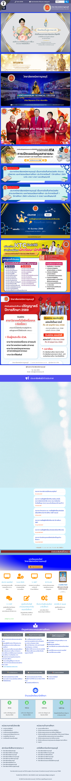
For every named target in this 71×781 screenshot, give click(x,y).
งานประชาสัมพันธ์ (7, 728)
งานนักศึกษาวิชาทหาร (9, 736)
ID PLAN (48, 582)
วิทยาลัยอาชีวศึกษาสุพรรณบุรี (11, 766)
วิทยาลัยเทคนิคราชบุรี (9, 761)
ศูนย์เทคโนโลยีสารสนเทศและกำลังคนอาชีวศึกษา (26, 607)
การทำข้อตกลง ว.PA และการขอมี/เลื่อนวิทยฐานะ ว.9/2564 (34, 646)
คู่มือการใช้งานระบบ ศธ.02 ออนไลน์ (35, 649)
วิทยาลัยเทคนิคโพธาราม (9, 762)
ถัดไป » (61, 548)
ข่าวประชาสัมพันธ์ (52, 677)
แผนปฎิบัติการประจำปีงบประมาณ (12, 643)
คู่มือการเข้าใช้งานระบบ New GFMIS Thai (35, 680)
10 (57, 548)
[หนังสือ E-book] (60, 598)
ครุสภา (40, 742)
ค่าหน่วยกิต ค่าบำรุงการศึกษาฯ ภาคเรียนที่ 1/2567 (57, 641)
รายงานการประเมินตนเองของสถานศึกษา (12, 640)
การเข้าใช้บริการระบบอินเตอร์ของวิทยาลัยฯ (58, 647)
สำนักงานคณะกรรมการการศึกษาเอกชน (48, 738)
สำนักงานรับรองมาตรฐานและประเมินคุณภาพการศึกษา (52, 740)
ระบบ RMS (20, 582)
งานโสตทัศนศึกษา (8, 730)
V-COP (9, 604)
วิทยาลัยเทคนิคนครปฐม (9, 751)
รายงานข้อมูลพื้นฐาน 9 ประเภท (11, 661)
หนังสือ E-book (60, 604)
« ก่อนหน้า (38, 548)
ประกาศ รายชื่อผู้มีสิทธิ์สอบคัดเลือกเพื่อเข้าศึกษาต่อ (49, 530)
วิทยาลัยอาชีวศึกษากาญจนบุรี (11, 757)
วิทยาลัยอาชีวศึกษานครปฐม (10, 753)
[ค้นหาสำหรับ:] (60, 1)
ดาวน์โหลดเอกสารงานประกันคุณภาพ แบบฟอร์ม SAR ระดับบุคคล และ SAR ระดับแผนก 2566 (34, 641)
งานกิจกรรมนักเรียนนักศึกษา (11, 732)
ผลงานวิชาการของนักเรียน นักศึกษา (12, 679)
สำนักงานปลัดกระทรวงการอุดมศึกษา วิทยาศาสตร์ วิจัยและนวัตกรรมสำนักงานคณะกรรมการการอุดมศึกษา (53, 735)
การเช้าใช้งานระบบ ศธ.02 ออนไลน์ (57, 650)
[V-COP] (9, 598)
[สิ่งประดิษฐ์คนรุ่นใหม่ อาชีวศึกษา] (44, 598)
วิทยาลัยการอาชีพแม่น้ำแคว (45, 755)
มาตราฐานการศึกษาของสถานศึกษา (12, 649)
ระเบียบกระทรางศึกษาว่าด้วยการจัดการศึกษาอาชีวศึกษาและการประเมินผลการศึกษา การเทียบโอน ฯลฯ (12, 653)
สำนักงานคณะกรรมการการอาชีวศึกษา (48, 730)
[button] (12, 635)
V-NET (34, 582)
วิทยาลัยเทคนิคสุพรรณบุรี (10, 764)
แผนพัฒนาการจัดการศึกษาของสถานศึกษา (11, 646)
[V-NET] (34, 576)
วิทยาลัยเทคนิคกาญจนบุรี (10, 755)
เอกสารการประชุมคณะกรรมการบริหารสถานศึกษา (11, 658)
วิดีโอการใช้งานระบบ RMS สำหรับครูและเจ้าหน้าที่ (34, 652)
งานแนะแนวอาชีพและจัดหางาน (11, 734)
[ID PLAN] (48, 576)
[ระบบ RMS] (20, 576)
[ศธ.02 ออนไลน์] (7, 576)
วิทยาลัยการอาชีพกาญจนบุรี (10, 758)
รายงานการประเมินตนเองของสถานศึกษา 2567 (12, 664)
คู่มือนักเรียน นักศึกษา (54, 644)
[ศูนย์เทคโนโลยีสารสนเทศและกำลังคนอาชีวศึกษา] (26, 598)
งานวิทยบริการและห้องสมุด (10, 738)
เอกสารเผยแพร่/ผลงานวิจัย (10, 677)
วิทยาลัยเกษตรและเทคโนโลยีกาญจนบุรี (48, 761)
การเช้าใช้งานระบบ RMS (54, 652)
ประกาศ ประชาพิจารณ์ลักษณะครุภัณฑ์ (46, 491)
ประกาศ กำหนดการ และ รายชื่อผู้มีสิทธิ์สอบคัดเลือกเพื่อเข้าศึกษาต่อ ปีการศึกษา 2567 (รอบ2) (49, 512)
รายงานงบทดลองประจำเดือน (34, 677)
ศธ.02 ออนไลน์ (7, 582)
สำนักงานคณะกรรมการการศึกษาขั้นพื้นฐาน (49, 732)
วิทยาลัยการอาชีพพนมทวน (45, 758)
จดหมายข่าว (51, 679)
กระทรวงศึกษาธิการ (43, 728)
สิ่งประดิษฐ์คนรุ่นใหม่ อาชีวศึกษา (44, 605)
